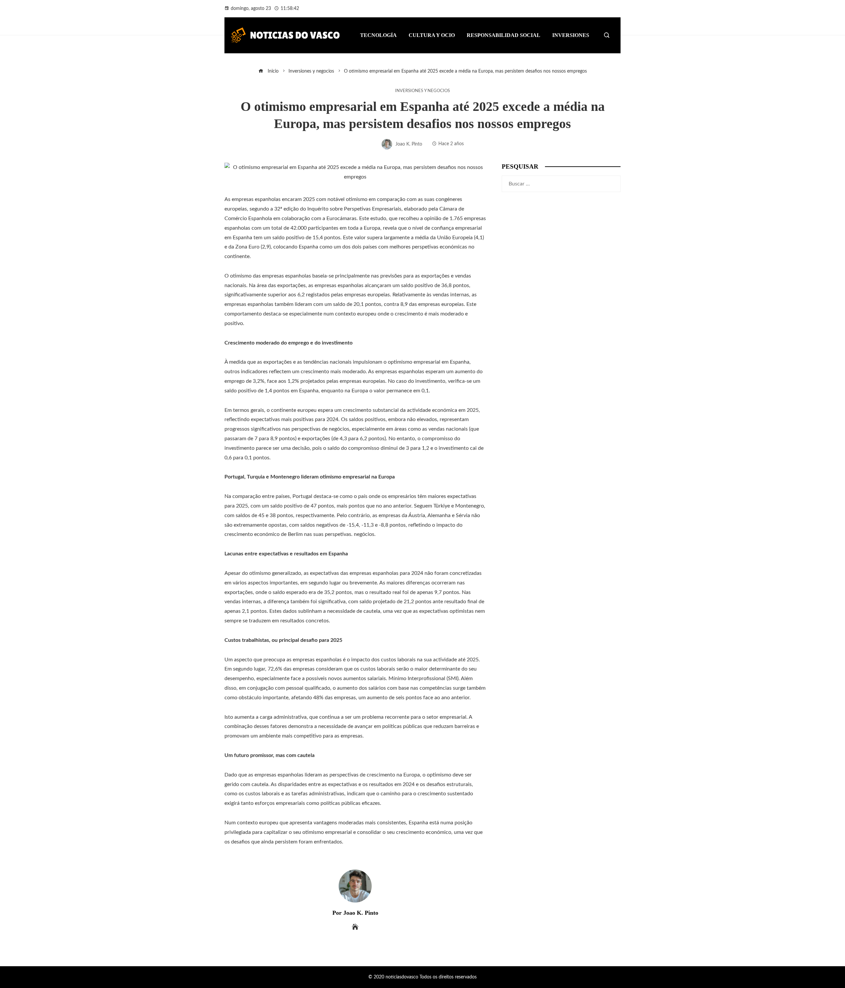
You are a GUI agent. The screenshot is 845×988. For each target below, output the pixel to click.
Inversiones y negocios (422, 91)
